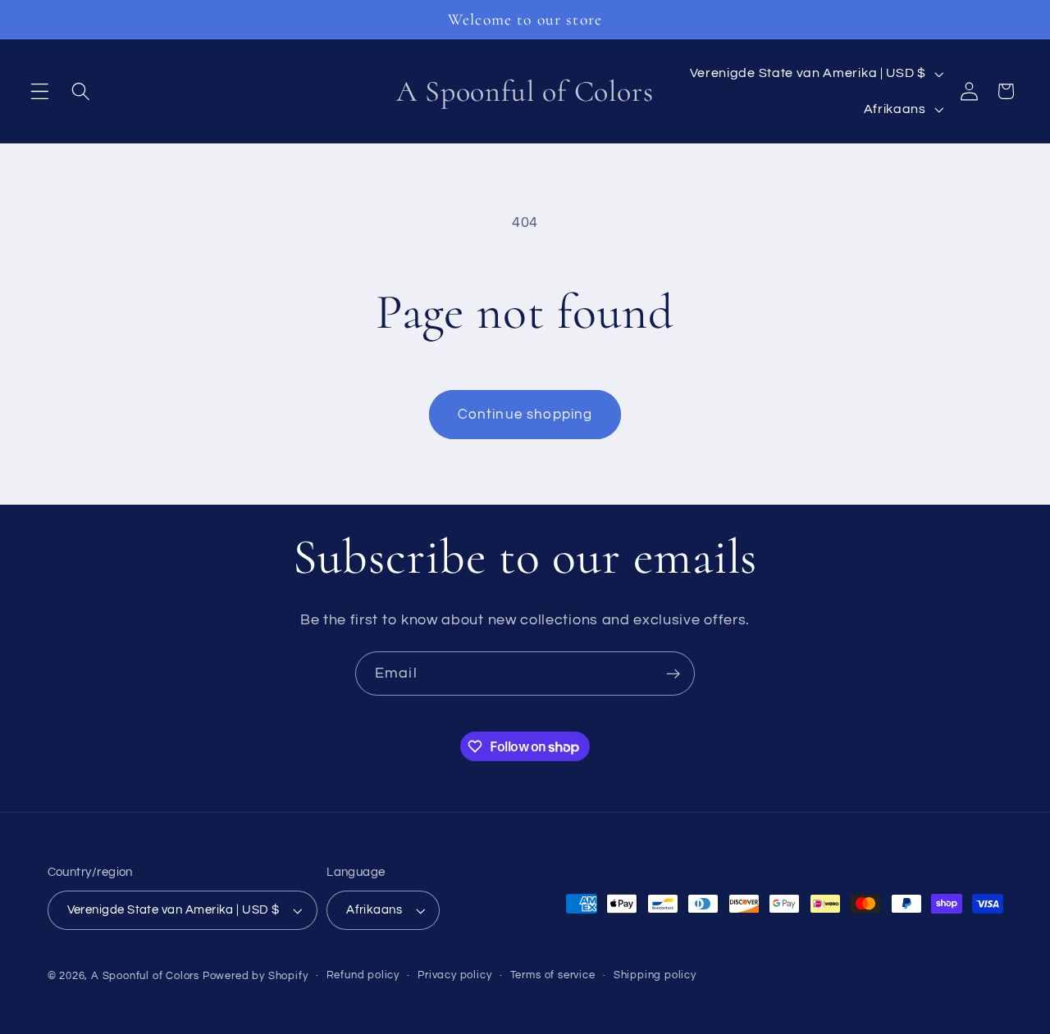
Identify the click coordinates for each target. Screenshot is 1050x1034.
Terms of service (553, 975)
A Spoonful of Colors (145, 976)
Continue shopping (525, 414)
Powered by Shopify (255, 976)
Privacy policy (454, 975)
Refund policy (362, 975)
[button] (40, 91)
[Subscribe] (673, 673)
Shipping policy (655, 975)
